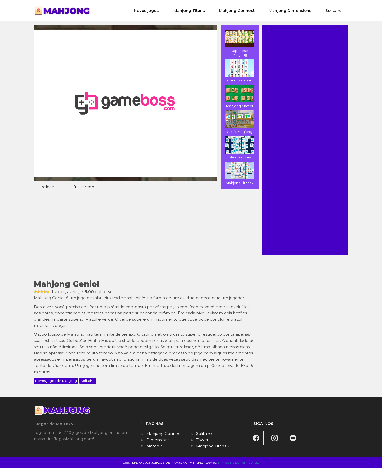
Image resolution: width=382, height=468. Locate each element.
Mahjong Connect (237, 10)
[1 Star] (35, 292)
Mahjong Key (240, 157)
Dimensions (157, 439)
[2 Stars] (38, 292)
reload (48, 186)
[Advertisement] (144, 236)
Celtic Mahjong (239, 131)
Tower (202, 439)
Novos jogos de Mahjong (56, 381)
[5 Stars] (47, 292)
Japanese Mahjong (240, 53)
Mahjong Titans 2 (240, 183)
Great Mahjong (239, 80)
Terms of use (250, 462)
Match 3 (154, 446)
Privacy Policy (228, 462)
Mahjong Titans (189, 10)
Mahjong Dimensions (290, 10)
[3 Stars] (41, 292)
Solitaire (333, 10)
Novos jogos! (147, 10)
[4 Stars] (44, 292)
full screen (84, 186)
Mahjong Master (239, 106)
